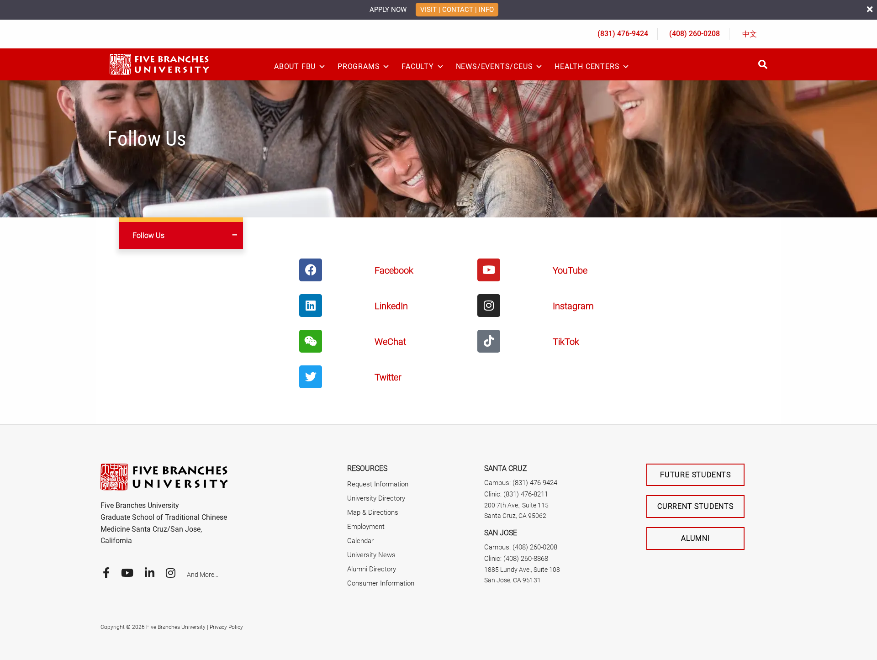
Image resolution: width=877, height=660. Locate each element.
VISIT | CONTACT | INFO (457, 9)
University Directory (376, 498)
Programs (359, 66)
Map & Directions (372, 512)
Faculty (418, 66)
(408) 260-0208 (694, 33)
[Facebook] (310, 270)
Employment (366, 527)
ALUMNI (695, 538)
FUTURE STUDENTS (695, 474)
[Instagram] (488, 305)
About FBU (295, 66)
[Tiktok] (488, 341)
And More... (202, 574)
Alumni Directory (371, 569)
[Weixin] (310, 341)
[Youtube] (488, 270)
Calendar (360, 541)
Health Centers (587, 66)
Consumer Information (380, 583)
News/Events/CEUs (494, 66)
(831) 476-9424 (622, 33)
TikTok (566, 341)
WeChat (390, 341)
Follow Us (148, 235)
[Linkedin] (310, 305)
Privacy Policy (226, 627)
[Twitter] (310, 376)
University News (371, 555)
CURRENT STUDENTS (695, 506)
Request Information (377, 484)
